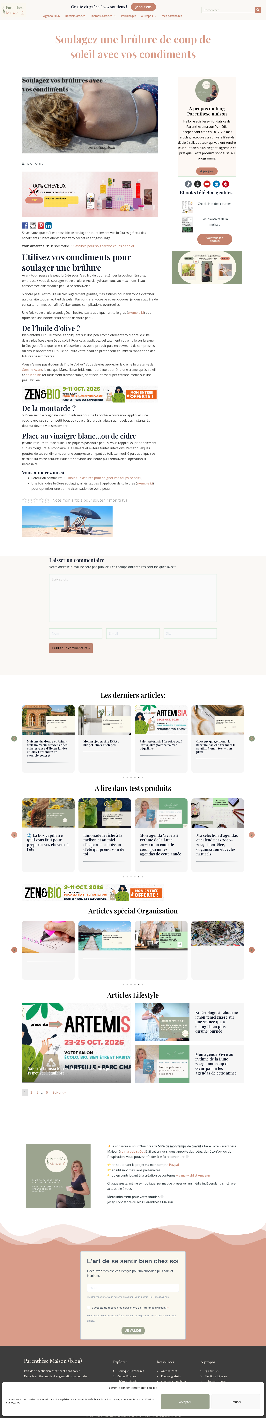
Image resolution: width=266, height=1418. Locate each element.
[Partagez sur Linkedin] (48, 225)
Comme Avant (32, 369)
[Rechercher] (258, 10)
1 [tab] (123, 777)
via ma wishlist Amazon (193, 1175)
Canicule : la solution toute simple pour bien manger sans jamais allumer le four (216, 842)
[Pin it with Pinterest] (41, 225)
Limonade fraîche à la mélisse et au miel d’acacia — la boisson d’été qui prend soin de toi (47, 844)
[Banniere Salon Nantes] (90, 394)
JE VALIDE (133, 1330)
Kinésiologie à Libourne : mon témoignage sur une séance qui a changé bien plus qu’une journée (217, 746)
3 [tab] (131, 777)
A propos (207, 171)
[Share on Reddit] (33, 225)
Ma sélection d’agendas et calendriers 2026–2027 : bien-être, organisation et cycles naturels (160, 844)
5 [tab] (139, 777)
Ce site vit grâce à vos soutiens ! (99, 6)
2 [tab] (127, 777)
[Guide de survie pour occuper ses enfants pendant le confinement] (217, 941)
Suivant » (59, 1092)
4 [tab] (135, 777)
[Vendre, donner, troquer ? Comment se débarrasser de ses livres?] (161, 933)
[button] (14, 739)
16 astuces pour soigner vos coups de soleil (103, 246)
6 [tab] (143, 777)
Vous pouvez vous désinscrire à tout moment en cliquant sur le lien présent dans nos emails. (131, 1318)
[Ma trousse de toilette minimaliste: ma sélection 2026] (48, 935)
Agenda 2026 (51, 16)
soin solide (33, 375)
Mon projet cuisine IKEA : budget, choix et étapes (44, 743)
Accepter (185, 1402)
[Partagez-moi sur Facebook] (25, 225)
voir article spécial (133, 1151)
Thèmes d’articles (101, 16)
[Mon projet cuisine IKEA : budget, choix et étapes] (48, 720)
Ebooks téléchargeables (206, 192)
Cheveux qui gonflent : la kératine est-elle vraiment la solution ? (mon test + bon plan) (159, 746)
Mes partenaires (172, 16)
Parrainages (128, 16)
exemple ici (136, 312)
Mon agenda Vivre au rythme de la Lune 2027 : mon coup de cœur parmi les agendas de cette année (104, 844)
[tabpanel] (48, 739)
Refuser (236, 1402)
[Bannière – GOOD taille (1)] (90, 194)
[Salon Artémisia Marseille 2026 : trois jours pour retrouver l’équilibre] (104, 720)
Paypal (174, 1165)
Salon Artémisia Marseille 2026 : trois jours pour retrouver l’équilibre (104, 744)
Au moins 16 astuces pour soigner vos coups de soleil (102, 478)
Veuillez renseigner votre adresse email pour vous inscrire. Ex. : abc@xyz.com (128, 1297)
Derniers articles (75, 16)
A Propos (147, 16)
